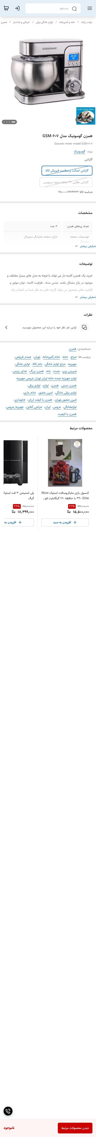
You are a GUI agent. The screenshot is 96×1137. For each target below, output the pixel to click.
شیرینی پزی (70, 371)
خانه (65, 356)
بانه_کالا (37, 364)
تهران (37, 356)
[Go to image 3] (6, 121)
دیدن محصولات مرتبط (75, 1128)
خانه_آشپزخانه (51, 356)
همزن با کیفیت (67, 414)
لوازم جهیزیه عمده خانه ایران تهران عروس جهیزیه (47, 378)
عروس (57, 406)
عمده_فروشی (23, 356)
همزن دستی (69, 385)
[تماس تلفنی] (8, 1111)
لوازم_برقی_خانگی (66, 392)
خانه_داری (30, 392)
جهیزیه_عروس (15, 406)
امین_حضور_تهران (66, 399)
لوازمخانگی (70, 406)
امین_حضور (46, 392)
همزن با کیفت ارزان (40, 399)
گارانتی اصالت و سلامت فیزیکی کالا (67, 170)
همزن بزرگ (37, 371)
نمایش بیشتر (88, 246)
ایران (47, 406)
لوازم (46, 385)
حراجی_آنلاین (34, 406)
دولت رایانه (86, 22)
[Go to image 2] (9, 121)
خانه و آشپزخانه (67, 22)
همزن (4, 22)
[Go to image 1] (13, 121)
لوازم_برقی (34, 385)
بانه (48, 371)
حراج (74, 356)
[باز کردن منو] (88, 8)
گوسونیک (79, 151)
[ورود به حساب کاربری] (18, 8)
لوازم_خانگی (22, 364)
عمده (56, 371)
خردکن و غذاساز (21, 22)
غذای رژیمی (20, 371)
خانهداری (20, 399)
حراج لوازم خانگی (55, 364)
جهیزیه (72, 364)
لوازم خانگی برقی (44, 22)
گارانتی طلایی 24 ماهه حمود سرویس (65, 182)
